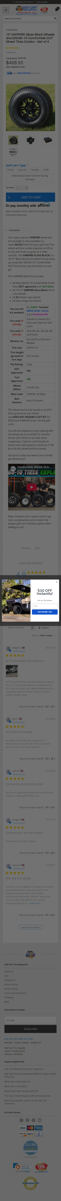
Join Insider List (45, 612)
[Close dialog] (56, 582)
